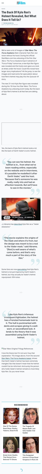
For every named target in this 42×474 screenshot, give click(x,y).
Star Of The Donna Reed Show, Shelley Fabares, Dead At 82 (10, 428)
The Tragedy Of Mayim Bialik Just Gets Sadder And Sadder (29, 429)
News (3, 8)
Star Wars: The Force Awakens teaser (16, 358)
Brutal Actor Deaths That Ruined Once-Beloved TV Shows (10, 457)
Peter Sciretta (8, 23)
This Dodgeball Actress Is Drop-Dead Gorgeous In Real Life (30, 457)
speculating (22, 269)
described (18, 224)
